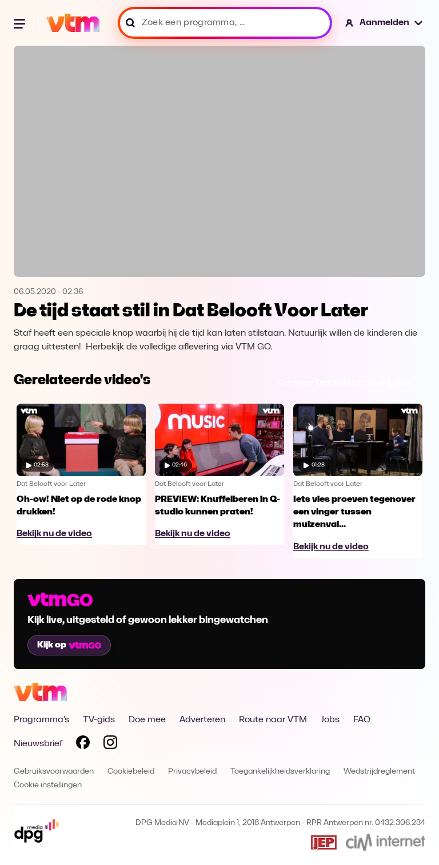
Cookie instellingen (48, 785)
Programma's (41, 720)
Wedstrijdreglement (379, 771)
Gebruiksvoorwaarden (54, 771)
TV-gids (99, 720)
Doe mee (147, 720)
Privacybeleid (192, 771)
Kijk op (51, 645)
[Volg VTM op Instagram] (110, 744)
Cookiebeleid (130, 771)
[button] (384, 23)
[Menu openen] (20, 23)
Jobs (330, 720)
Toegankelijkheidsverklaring (280, 771)
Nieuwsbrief (38, 744)
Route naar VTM (273, 720)
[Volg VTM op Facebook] (83, 744)
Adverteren (202, 720)
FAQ (361, 720)
